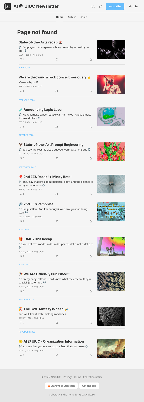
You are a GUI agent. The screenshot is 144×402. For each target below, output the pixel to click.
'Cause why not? (28, 82)
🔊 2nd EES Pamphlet (36, 204)
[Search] (93, 6)
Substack (54, 394)
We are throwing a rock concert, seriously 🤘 (55, 77)
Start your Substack (63, 385)
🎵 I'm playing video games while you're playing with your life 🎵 (54, 48)
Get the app (89, 385)
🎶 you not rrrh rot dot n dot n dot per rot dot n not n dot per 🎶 (56, 245)
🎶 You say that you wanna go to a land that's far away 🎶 (54, 346)
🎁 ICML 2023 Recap (35, 239)
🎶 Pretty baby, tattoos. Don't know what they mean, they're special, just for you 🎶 (55, 280)
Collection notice (93, 377)
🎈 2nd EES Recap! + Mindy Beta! (45, 177)
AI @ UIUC (38, 55)
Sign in (133, 6)
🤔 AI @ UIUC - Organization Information (51, 341)
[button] (59, 17)
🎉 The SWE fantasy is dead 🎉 (43, 309)
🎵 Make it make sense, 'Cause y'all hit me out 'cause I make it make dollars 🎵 (55, 116)
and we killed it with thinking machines (42, 314)
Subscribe (115, 6)
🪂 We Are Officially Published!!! (44, 274)
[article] (72, 51)
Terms (77, 377)
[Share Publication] (100, 6)
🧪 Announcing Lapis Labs (40, 110)
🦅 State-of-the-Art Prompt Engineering (51, 145)
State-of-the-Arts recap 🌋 (41, 42)
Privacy (67, 377)
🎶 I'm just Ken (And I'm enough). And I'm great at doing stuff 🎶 (53, 210)
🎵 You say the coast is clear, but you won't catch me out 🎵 (55, 149)
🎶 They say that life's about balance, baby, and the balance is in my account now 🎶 (56, 183)
